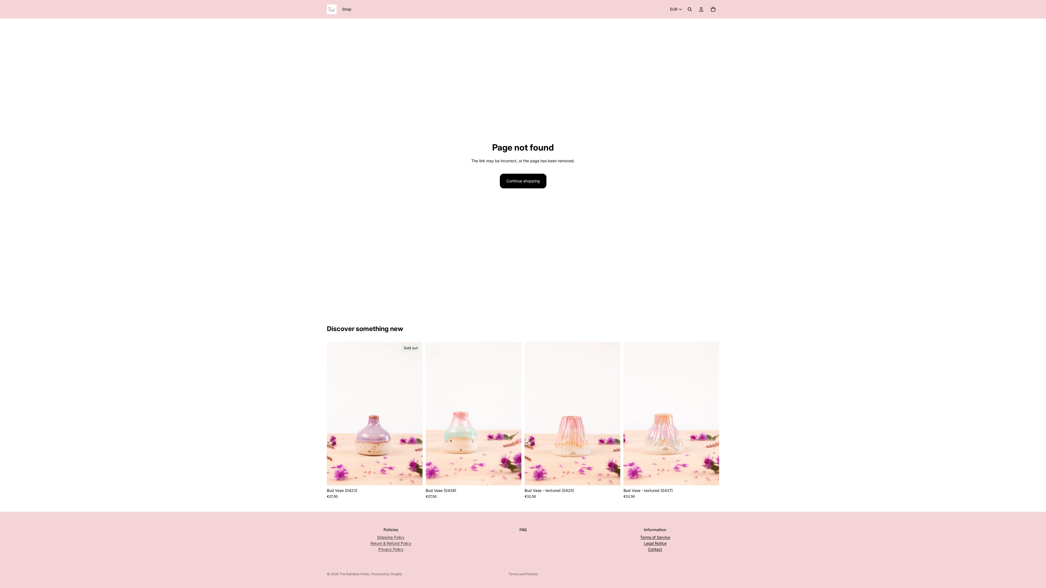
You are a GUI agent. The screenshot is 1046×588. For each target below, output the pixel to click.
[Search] (690, 9)
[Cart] (713, 9)
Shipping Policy (391, 537)
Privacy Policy (390, 549)
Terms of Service (655, 537)
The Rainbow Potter (354, 574)
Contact (655, 549)
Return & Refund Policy (390, 543)
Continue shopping (523, 181)
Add (517, 476)
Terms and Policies (523, 574)
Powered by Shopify (386, 574)
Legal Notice (655, 543)
